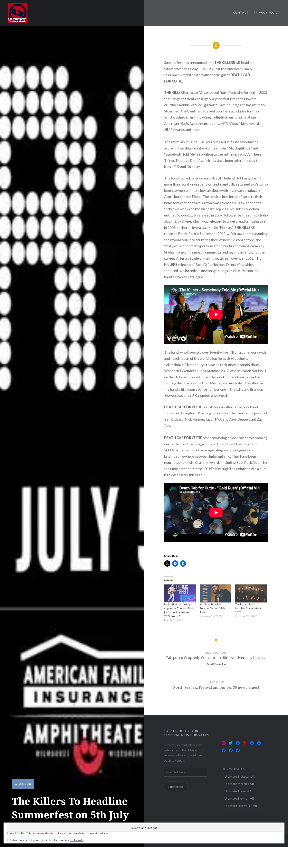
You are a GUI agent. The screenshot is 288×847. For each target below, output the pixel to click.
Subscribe (175, 786)
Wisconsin (23, 783)
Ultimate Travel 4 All (239, 791)
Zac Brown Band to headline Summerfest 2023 (248, 608)
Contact (241, 12)
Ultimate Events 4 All (239, 798)
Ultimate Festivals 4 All (240, 805)
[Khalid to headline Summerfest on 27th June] (215, 593)
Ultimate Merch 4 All (239, 783)
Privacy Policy (267, 12)
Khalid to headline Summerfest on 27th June (212, 608)
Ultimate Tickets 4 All (239, 776)
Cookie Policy (77, 840)
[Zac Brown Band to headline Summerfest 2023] (251, 593)
